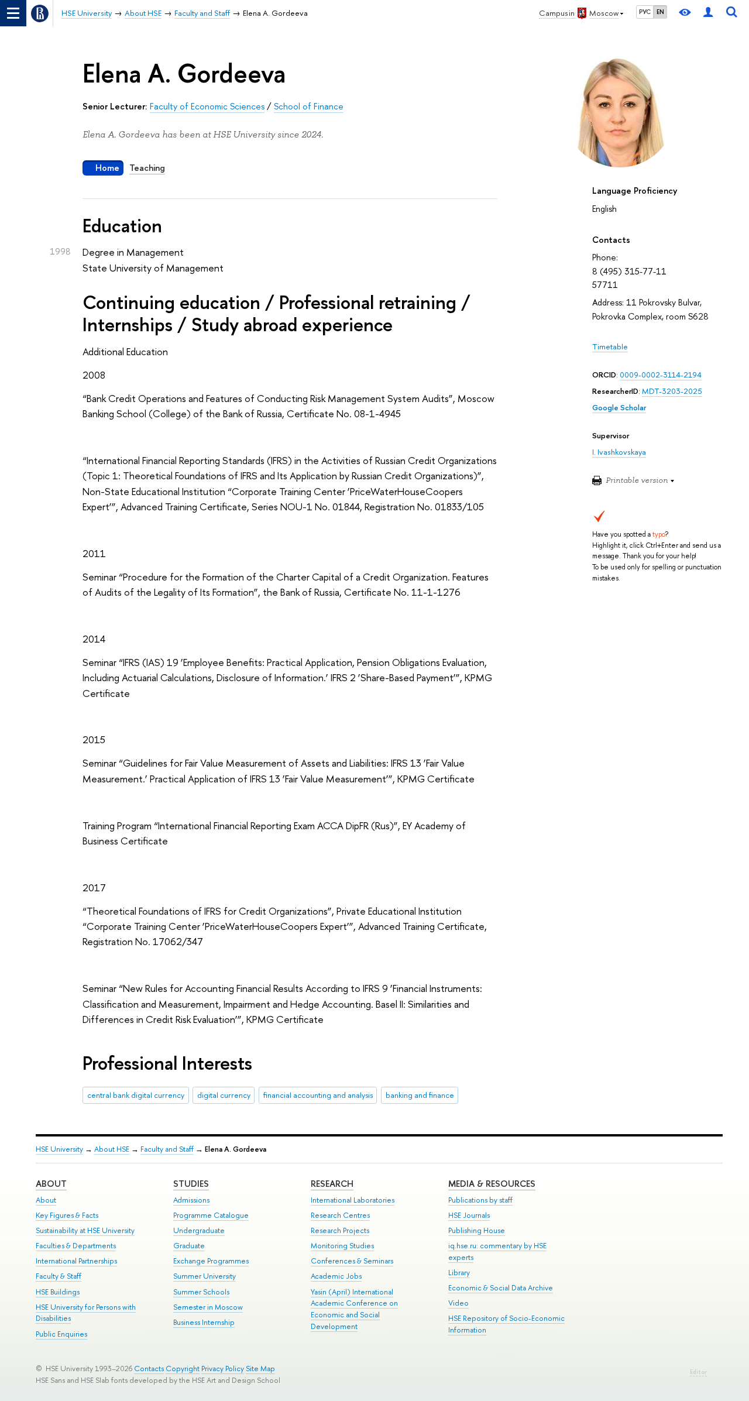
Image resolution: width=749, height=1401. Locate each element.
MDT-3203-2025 (672, 391)
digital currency (223, 1095)
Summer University (204, 1276)
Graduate (189, 1246)
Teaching (147, 168)
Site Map (260, 1368)
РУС (645, 12)
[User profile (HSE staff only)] (708, 13)
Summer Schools (201, 1292)
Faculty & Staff (58, 1276)
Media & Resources (491, 1183)
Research (332, 1183)
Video (458, 1303)
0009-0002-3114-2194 (661, 374)
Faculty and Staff (167, 1149)
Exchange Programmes (211, 1261)
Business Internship (204, 1322)
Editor (698, 1372)
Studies (191, 1183)
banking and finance (420, 1095)
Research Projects (340, 1230)
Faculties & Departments (76, 1246)
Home (107, 168)
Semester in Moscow (208, 1307)
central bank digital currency (135, 1095)
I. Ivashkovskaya (619, 452)
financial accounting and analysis (318, 1095)
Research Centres (340, 1215)
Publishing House (476, 1230)
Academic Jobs (336, 1276)
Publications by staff (480, 1200)
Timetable (610, 346)
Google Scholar (619, 407)
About (51, 1183)
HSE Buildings (58, 1292)
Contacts (149, 1368)
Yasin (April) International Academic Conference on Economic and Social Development (354, 1309)
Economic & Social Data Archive (500, 1288)
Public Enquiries (61, 1334)
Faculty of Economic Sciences (207, 106)
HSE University (59, 1149)
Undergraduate (199, 1230)
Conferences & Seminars (352, 1261)
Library (459, 1273)
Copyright (183, 1368)
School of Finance (308, 106)
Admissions (191, 1200)
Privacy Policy (222, 1368)
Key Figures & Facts (67, 1215)
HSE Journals (469, 1215)
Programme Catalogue (211, 1215)
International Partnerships (76, 1261)
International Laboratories (352, 1200)
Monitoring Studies (342, 1246)
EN (660, 12)
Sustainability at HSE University (85, 1230)
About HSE (111, 1149)
